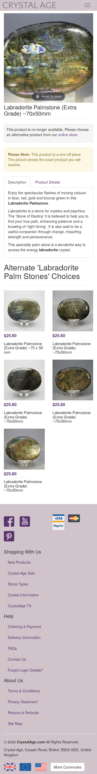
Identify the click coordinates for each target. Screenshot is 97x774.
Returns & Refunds (23, 712)
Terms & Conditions (24, 690)
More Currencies (67, 767)
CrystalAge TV (19, 605)
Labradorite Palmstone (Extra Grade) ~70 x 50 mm (23, 348)
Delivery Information (24, 637)
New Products (19, 562)
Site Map (15, 723)
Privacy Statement (23, 701)
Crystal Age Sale (21, 573)
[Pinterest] (9, 536)
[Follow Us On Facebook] (9, 521)
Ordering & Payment (24, 626)
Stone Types (18, 584)
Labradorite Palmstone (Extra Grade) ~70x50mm (72, 348)
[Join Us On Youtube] (25, 521)
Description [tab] (17, 182)
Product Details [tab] (47, 182)
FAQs (12, 648)
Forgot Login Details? (25, 670)
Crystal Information (23, 594)
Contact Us (17, 659)
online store (67, 134)
